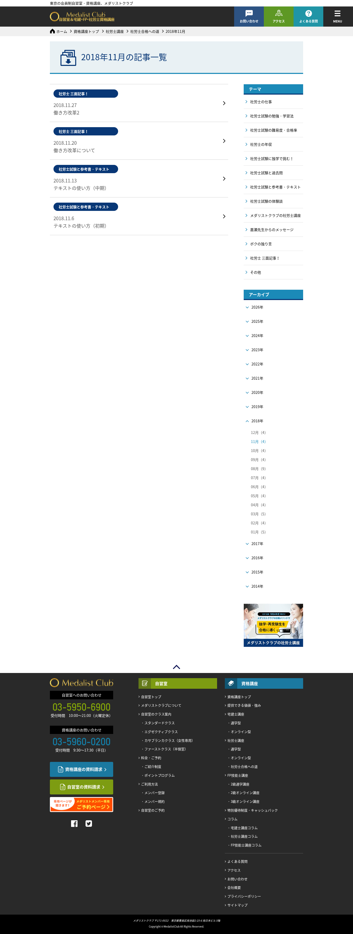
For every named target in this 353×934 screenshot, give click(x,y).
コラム (232, 818)
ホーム (61, 31)
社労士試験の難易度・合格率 (273, 130)
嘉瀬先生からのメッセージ (272, 229)
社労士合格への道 (144, 31)
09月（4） (259, 459)
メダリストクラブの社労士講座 (275, 215)
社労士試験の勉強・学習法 (272, 115)
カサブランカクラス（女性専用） (169, 740)
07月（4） (259, 477)
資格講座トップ (86, 31)
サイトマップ (237, 904)
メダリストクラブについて (161, 705)
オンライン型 (241, 731)
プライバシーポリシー (244, 896)
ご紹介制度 (152, 766)
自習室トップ (151, 696)
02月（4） (259, 522)
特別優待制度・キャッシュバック (252, 810)
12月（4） (259, 432)
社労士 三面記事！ (265, 258)
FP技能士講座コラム (246, 845)
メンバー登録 (154, 792)
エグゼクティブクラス (161, 731)
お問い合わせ (249, 21)
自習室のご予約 (153, 810)
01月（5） (259, 531)
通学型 (236, 722)
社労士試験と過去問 (266, 172)
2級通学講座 (240, 784)
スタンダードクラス (159, 722)
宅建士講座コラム (244, 827)
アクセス (279, 21)
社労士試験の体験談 (266, 201)
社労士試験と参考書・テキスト (275, 186)
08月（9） (259, 468)
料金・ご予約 (151, 757)
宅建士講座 (235, 713)
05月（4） (259, 495)
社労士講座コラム (244, 836)
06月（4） (259, 486)
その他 (255, 272)
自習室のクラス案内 (156, 713)
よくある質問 (308, 21)
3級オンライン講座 (245, 801)
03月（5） (259, 513)
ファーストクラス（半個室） (166, 748)
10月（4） (259, 450)
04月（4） (259, 504)
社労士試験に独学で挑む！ (272, 158)
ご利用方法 (149, 784)
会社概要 (234, 887)
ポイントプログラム (159, 775)
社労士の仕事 (261, 101)
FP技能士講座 (237, 775)
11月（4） (259, 441)
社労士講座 (115, 31)
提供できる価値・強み (244, 705)
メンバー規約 (154, 801)
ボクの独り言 (261, 243)
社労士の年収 (261, 144)
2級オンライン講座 (245, 792)
